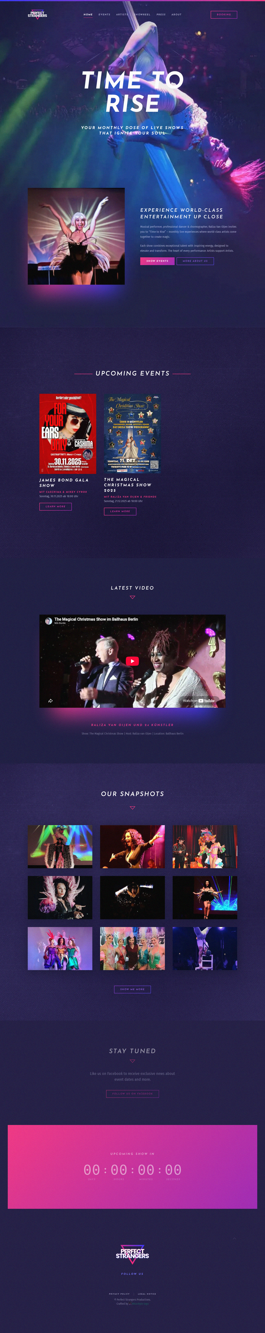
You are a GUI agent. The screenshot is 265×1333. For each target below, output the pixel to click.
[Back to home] (37, 15)
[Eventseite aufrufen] (67, 433)
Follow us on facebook (132, 1094)
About (176, 15)
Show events (157, 261)
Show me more (132, 989)
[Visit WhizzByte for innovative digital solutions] (139, 1303)
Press (161, 15)
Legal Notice (147, 1294)
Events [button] (104, 15)
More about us (195, 261)
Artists (122, 15)
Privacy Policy (119, 1294)
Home (88, 15)
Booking (224, 15)
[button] (234, 1238)
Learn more (56, 507)
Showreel (142, 15)
